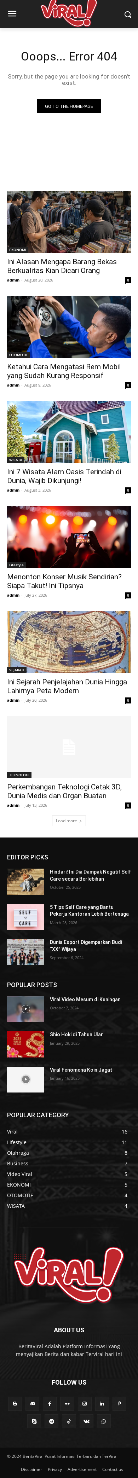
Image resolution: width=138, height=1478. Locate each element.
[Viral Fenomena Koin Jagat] (25, 1080)
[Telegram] (51, 1421)
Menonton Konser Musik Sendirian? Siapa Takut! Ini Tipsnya (64, 581)
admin (13, 280)
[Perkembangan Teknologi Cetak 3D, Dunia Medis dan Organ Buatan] (69, 747)
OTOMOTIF (18, 354)
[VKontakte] (86, 1421)
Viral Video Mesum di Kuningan (85, 999)
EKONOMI (17, 249)
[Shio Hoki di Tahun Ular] (25, 1044)
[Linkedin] (102, 1403)
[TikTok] (69, 1421)
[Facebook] (50, 1403)
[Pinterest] (119, 1403)
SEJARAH (16, 669)
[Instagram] (85, 1403)
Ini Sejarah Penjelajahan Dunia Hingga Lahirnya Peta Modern (67, 686)
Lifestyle (16, 564)
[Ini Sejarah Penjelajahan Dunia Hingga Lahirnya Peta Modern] (69, 642)
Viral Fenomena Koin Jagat (81, 1070)
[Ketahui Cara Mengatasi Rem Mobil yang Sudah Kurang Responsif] (69, 327)
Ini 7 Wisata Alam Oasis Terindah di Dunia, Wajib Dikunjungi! (64, 476)
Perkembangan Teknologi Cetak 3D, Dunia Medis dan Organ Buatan (64, 791)
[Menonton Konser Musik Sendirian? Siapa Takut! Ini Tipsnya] (69, 537)
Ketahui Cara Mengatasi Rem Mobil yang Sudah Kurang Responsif (64, 371)
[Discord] (32, 1403)
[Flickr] (67, 1403)
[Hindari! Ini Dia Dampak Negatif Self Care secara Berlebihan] (25, 882)
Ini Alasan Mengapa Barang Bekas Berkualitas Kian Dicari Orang (62, 266)
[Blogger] (15, 1403)
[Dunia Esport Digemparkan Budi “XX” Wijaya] (25, 952)
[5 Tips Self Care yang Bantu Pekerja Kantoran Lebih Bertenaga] (25, 917)
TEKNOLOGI (19, 774)
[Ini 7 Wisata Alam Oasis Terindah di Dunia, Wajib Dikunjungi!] (69, 432)
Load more (66, 821)
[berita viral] (69, 1275)
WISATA (15, 459)
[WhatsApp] (104, 1421)
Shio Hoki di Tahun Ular (76, 1034)
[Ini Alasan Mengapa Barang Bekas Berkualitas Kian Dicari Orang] (69, 222)
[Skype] (34, 1421)
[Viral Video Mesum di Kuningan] (25, 1009)
